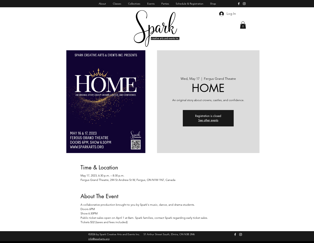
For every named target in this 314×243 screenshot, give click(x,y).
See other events (208, 120)
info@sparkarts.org (99, 238)
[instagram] (244, 3)
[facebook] (239, 3)
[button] (243, 25)
